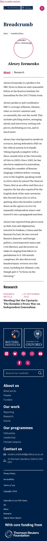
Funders (8, 399)
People (7, 395)
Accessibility (9, 479)
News (6, 509)
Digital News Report (12, 518)
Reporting (9, 412)
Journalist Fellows (17, 33)
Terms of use (9, 485)
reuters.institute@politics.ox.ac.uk (25, 454)
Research (19, 72)
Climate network (12, 442)
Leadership (9, 437)
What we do (10, 391)
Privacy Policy (9, 473)
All (5, 504)
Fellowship (9, 433)
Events (7, 420)
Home (6, 33)
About (7, 72)
